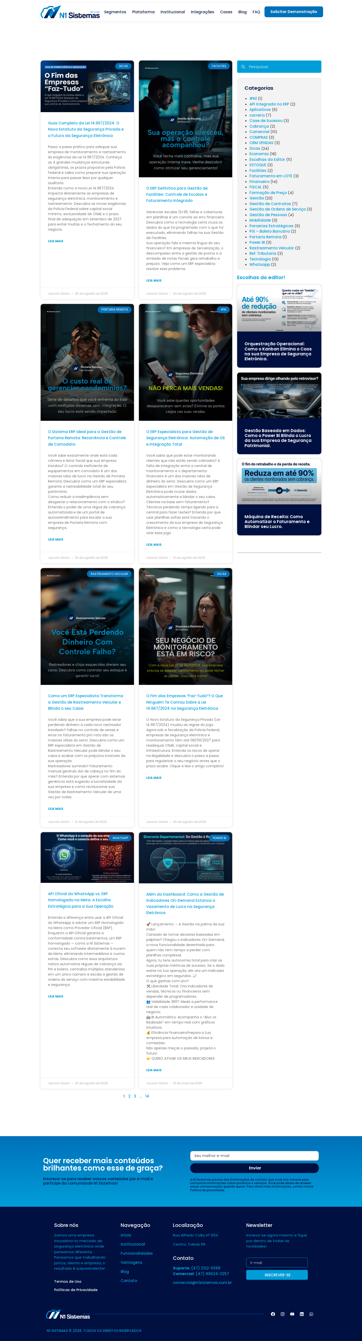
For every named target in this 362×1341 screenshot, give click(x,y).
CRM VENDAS (261, 142)
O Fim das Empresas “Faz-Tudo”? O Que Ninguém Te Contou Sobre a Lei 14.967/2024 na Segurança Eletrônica (184, 702)
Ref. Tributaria (262, 253)
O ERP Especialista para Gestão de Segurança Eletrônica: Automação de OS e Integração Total (185, 438)
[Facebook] (273, 1314)
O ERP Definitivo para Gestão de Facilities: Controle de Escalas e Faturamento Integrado (177, 194)
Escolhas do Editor (267, 159)
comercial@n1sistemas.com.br (202, 1282)
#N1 (253, 98)
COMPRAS (258, 137)
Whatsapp (259, 264)
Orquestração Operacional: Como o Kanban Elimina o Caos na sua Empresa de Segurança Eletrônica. (278, 351)
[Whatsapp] (311, 1314)
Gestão (256, 198)
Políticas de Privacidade (76, 1289)
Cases (226, 12)
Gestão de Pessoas (268, 214)
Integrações (202, 12)
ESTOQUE (257, 164)
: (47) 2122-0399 (196, 1268)
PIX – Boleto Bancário (269, 231)
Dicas (254, 148)
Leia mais (55, 241)
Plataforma (143, 12)
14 (147, 1096)
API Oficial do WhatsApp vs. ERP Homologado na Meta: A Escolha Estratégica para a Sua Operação (80, 900)
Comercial (259, 131)
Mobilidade (260, 220)
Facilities (257, 170)
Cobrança (259, 126)
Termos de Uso (68, 1281)
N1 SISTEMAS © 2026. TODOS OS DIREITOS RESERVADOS (94, 1330)
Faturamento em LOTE (270, 176)
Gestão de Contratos (270, 203)
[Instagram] (282, 1314)
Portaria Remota (265, 237)
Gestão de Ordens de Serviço (277, 209)
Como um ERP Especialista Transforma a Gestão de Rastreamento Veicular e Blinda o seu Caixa (85, 702)
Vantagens (131, 1262)
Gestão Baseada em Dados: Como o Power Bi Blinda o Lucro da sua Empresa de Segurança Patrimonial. (278, 438)
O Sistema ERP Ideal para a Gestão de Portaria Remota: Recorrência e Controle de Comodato (87, 438)
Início (126, 1235)
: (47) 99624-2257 (201, 1273)
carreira (257, 115)
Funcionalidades (137, 1253)
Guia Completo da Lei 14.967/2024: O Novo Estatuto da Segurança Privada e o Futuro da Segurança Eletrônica (86, 129)
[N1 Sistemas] (70, 11)
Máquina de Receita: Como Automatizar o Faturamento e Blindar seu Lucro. (277, 522)
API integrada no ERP (269, 104)
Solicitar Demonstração (293, 11)
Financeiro (259, 181)
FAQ (256, 12)
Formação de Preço (268, 192)
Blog (242, 12)
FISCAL (255, 187)
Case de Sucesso (265, 120)
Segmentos (115, 12)
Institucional (173, 12)
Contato (129, 1280)
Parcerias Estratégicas (271, 225)
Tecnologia (260, 259)
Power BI (257, 242)
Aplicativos (260, 109)
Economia (259, 153)
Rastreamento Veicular (271, 248)
